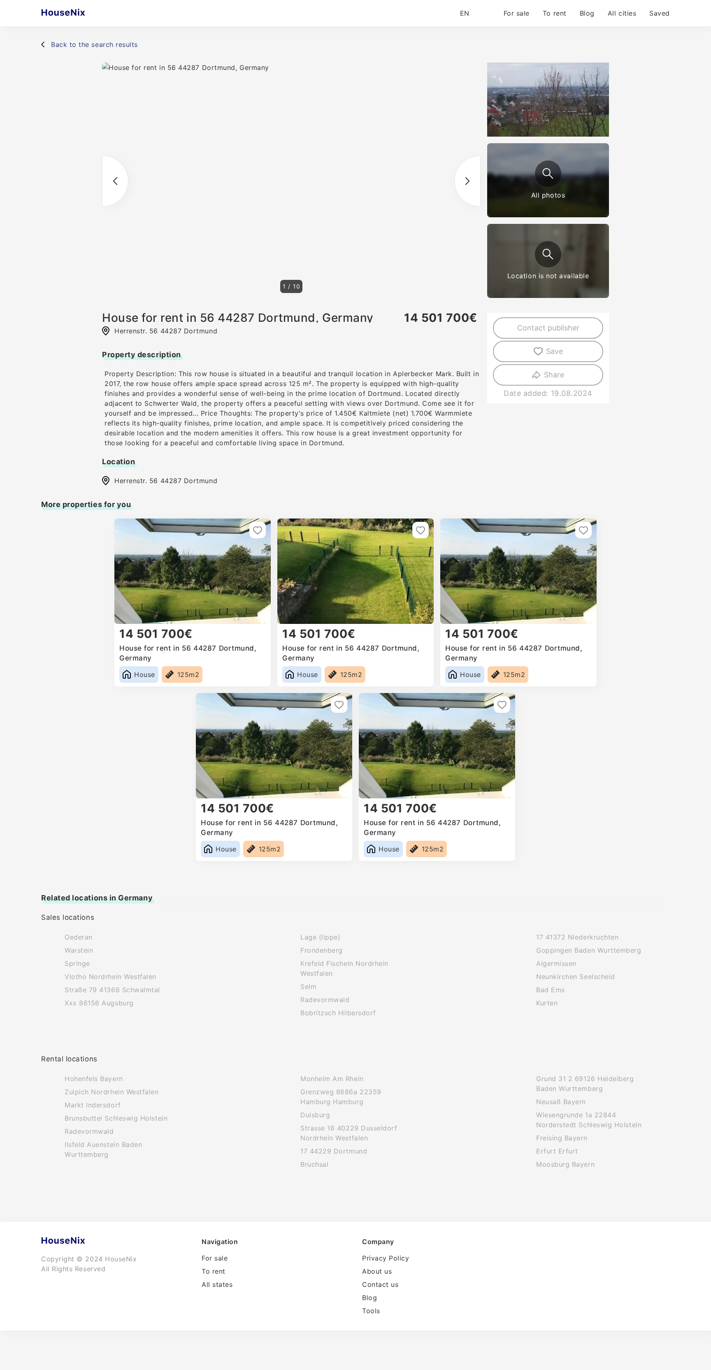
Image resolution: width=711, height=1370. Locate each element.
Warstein (79, 950)
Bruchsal (314, 1164)
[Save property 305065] (583, 530)
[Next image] (467, 181)
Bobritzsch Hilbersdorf (338, 1013)
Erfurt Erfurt (557, 1151)
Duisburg (315, 1115)
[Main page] (79, 13)
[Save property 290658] (257, 530)
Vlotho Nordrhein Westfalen (110, 976)
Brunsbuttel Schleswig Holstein (116, 1118)
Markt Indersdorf (93, 1105)
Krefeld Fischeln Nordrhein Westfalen (344, 968)
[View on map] (548, 254)
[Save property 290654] (502, 704)
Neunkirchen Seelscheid (575, 976)
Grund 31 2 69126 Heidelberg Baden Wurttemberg (585, 1084)
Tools (371, 1311)
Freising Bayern (561, 1138)
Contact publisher (548, 327)
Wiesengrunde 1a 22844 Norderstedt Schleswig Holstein (588, 1120)
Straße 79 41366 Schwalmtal (112, 990)
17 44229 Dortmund (333, 1151)
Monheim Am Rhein (332, 1079)
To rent (555, 13)
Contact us (380, 1284)
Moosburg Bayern (565, 1164)
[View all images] (548, 173)
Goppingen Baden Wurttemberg (588, 950)
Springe (77, 963)
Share (554, 374)
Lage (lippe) (320, 937)
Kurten (547, 1003)
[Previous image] (115, 181)
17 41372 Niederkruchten (577, 937)
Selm (308, 986)
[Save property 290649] (339, 704)
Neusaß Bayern (561, 1102)
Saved (659, 13)
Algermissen (556, 963)
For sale (517, 13)
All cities (622, 13)
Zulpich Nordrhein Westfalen (112, 1092)
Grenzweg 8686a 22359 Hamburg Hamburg (340, 1097)
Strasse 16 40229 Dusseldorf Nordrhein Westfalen (348, 1133)
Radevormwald (324, 1000)
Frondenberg (321, 950)
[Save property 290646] (420, 530)
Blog (587, 13)
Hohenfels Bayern (94, 1079)
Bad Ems (550, 990)
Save (554, 351)
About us (377, 1271)
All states (217, 1284)
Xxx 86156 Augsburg (99, 1003)
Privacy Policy (385, 1258)
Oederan (79, 937)
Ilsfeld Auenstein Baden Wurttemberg (103, 1149)
